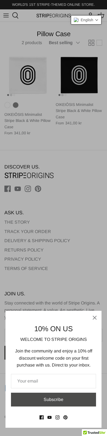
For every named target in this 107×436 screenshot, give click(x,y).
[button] (86, 19)
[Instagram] (57, 417)
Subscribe (53, 399)
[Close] (95, 318)
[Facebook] (42, 417)
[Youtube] (49, 417)
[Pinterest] (65, 417)
